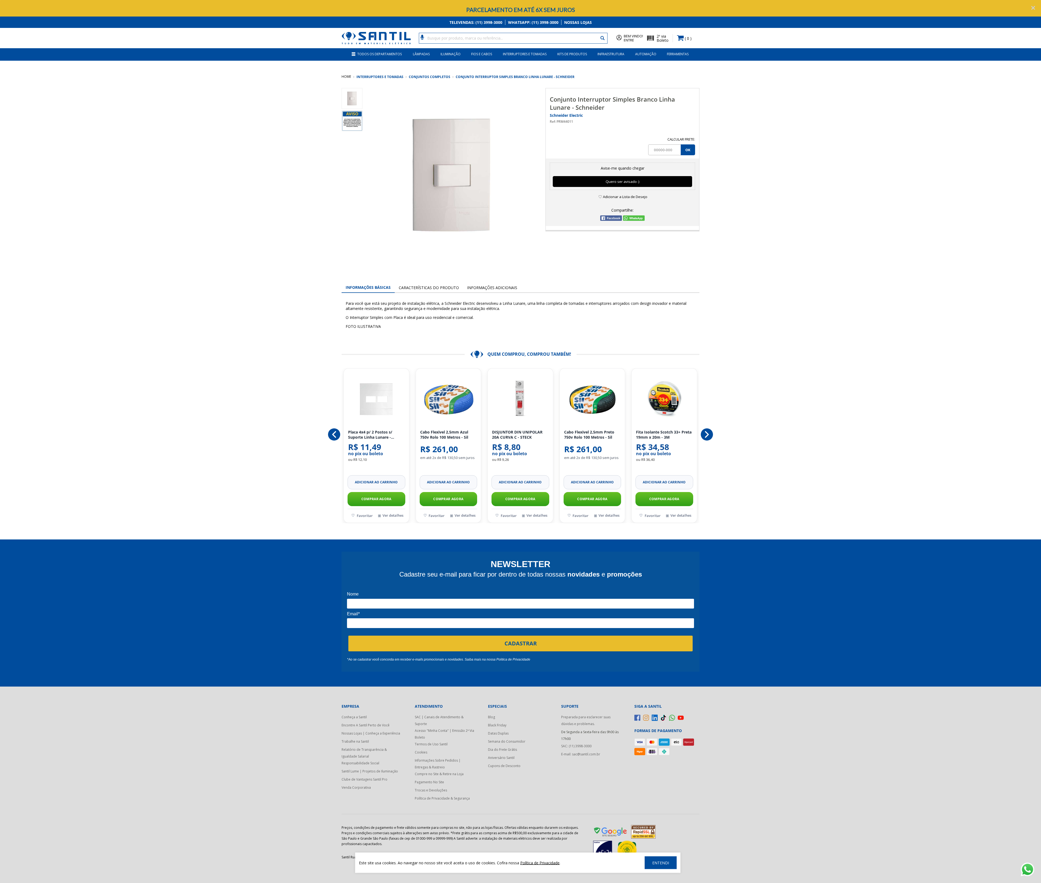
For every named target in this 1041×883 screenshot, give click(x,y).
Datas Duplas (498, 733)
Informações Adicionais (492, 287)
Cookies (421, 752)
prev (334, 434)
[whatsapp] (672, 718)
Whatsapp (533, 22)
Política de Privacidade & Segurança (442, 798)
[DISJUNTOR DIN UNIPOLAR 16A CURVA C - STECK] (665, 399)
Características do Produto (429, 287)
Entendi (660, 862)
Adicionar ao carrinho (376, 482)
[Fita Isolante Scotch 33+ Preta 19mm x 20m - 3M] (593, 399)
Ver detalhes (393, 515)
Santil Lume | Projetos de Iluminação (370, 771)
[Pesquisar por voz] (422, 36)
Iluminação (451, 54)
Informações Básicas (368, 287)
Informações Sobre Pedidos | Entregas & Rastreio (438, 763)
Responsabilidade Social (360, 763)
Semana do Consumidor (506, 741)
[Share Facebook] (611, 219)
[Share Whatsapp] (634, 219)
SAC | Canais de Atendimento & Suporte (439, 720)
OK (687, 149)
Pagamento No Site (429, 782)
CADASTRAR (521, 643)
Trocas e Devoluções (431, 790)
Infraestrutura (610, 54)
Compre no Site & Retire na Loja (439, 774)
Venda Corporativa (356, 787)
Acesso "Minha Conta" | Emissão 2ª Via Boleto (444, 734)
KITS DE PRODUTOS (572, 54)
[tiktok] (663, 718)
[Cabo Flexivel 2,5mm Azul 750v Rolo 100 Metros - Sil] (377, 399)
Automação (645, 54)
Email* (353, 614)
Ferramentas (678, 54)
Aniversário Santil (501, 757)
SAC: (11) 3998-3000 (576, 746)
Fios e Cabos (481, 54)
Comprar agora (377, 499)
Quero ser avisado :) (623, 181)
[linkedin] (655, 718)
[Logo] (376, 38)
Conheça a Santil (354, 717)
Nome (353, 594)
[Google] (610, 833)
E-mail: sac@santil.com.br (580, 754)
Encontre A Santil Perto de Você (366, 725)
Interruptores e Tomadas (525, 54)
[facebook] (637, 718)
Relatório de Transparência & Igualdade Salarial (364, 753)
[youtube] (681, 718)
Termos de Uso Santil (431, 744)
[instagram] (646, 718)
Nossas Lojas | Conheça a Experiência (371, 733)
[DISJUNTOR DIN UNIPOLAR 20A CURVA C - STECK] (449, 399)
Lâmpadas (421, 54)
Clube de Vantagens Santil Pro (364, 779)
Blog (491, 717)
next (707, 434)
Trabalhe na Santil (355, 741)
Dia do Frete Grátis (502, 749)
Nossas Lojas (578, 22)
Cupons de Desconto (504, 766)
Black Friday (497, 725)
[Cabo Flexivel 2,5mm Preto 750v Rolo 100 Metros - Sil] (521, 399)
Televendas (475, 22)
